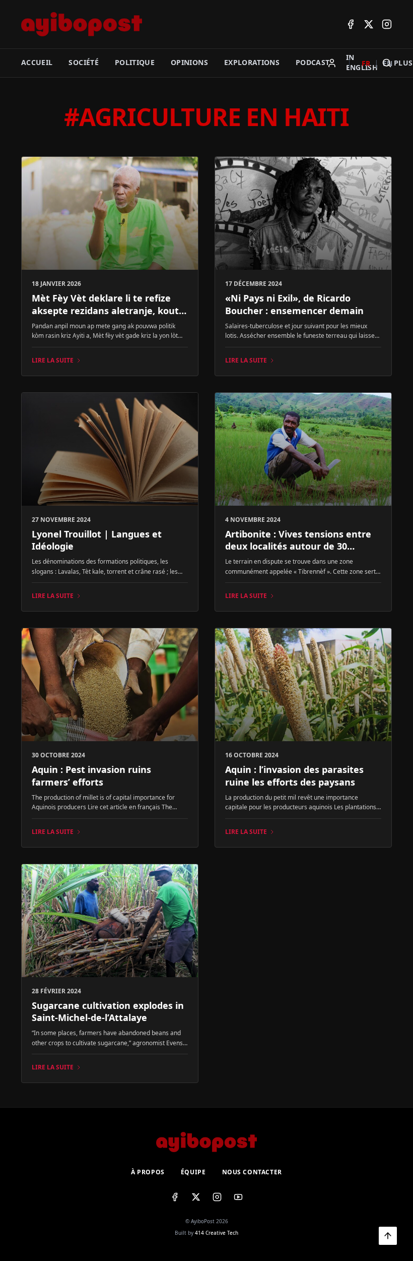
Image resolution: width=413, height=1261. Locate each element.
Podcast (312, 62)
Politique (135, 62)
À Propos (148, 1172)
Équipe (193, 1172)
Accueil (36, 62)
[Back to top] (388, 1236)
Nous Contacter (252, 1172)
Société (83, 62)
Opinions (189, 62)
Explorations (252, 62)
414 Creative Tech (216, 1232)
